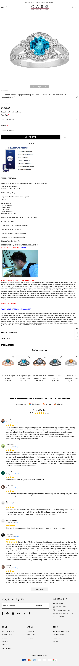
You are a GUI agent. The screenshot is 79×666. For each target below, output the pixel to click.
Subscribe (39, 605)
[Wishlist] (13, 356)
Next (45, 87)
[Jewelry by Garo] (40, 7)
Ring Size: (5, 115)
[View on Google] (3, 421)
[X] (24, 613)
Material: (4, 126)
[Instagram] (13, 613)
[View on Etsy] (3, 503)
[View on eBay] (3, 521)
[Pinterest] (7, 613)
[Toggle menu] (2, 7)
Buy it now (30, 143)
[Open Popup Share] (76, 97)
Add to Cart (30, 137)
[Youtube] (18, 613)
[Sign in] (72, 7)
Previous (34, 87)
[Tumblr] (30, 613)
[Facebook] (2, 613)
